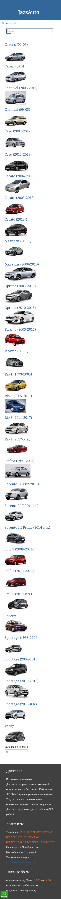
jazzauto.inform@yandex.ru (21, 862)
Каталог (6, 23)
